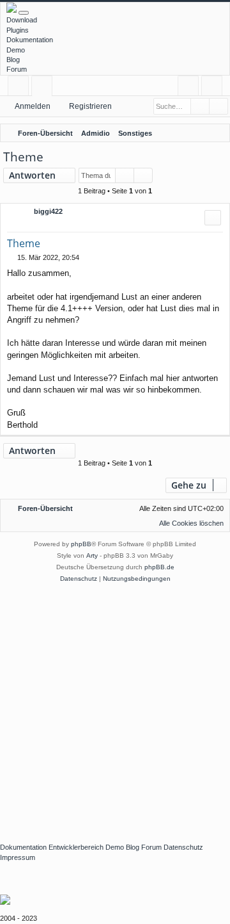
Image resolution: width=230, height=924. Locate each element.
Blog (13, 59)
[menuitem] (218, 133)
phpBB (81, 543)
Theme (23, 157)
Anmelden (32, 106)
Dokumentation (29, 40)
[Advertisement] (115, 706)
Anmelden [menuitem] (190, 88)
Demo (15, 50)
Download (21, 20)
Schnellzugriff (20, 88)
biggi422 (48, 211)
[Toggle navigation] (24, 13)
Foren (44, 88)
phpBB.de (159, 567)
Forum (16, 69)
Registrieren (90, 106)
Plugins (17, 30)
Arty (92, 555)
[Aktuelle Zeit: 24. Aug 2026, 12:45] (201, 133)
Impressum (17, 857)
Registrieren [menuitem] (214, 88)
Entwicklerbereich (76, 847)
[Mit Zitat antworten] (212, 217)
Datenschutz (183, 847)
